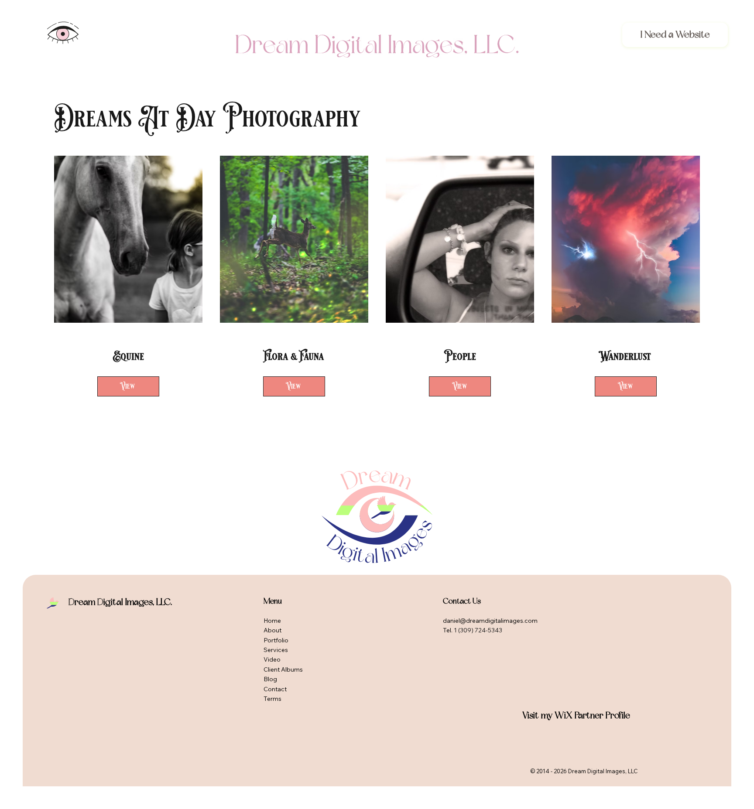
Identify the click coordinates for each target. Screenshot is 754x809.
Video (272, 659)
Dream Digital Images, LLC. (120, 602)
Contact (275, 689)
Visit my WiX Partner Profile (576, 715)
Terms (272, 699)
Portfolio (276, 640)
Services (276, 650)
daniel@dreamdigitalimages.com (490, 621)
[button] (63, 32)
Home (272, 621)
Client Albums (283, 669)
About (272, 630)
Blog (270, 679)
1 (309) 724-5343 (478, 630)
